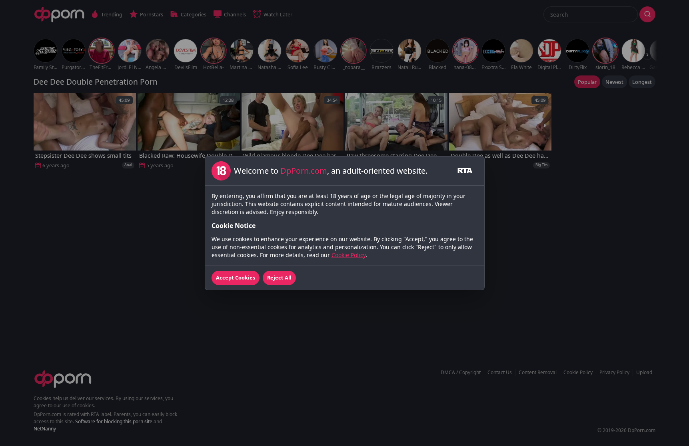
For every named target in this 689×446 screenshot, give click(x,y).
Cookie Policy (348, 255)
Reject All (279, 277)
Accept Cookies (235, 277)
